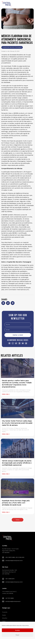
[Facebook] (9, 343)
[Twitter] (16, 343)
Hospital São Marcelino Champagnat (12, 47)
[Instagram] (13, 343)
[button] (3, 303)
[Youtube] (22, 343)
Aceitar (17, 630)
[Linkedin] (19, 343)
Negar (17, 635)
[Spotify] (26, 343)
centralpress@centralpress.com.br (14, 560)
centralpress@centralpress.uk (12, 601)
